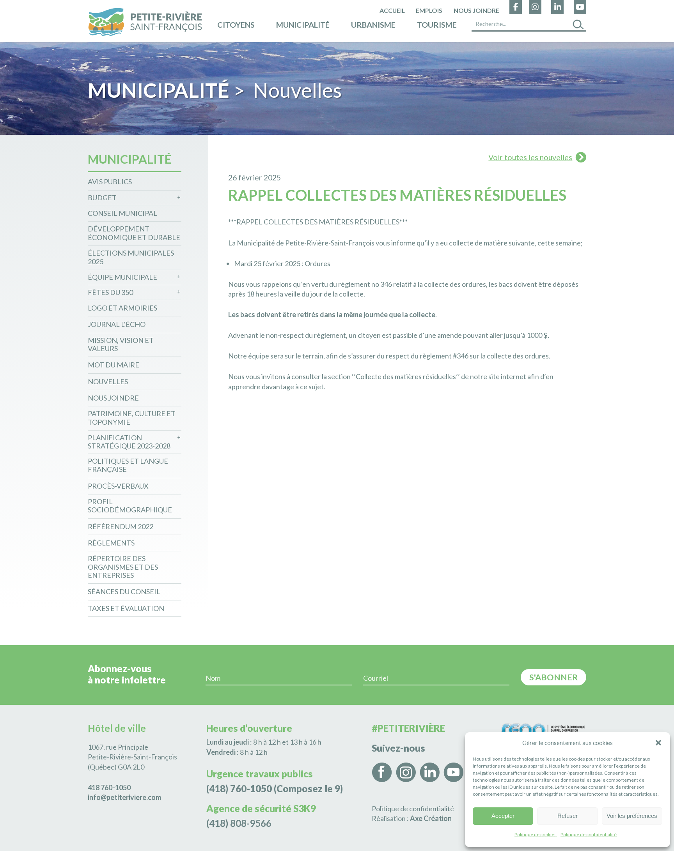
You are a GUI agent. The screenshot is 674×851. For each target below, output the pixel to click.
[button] (658, 743)
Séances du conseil (124, 592)
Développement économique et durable (134, 233)
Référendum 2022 (120, 527)
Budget (102, 198)
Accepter (502, 815)
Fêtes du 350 (110, 292)
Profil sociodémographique (130, 506)
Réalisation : (412, 818)
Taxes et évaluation (126, 608)
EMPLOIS (429, 10)
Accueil (392, 10)
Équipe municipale (122, 277)
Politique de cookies (535, 834)
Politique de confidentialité (588, 834)
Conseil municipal (122, 213)
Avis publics (110, 182)
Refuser (567, 815)
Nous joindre (476, 10)
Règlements (111, 543)
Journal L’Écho (116, 324)
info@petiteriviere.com (124, 797)
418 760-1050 (109, 787)
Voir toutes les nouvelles (530, 157)
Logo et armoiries (122, 308)
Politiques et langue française (128, 465)
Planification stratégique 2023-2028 (129, 442)
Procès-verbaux (118, 486)
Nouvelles (108, 382)
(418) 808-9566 (238, 823)
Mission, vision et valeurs (121, 344)
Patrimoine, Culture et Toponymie (132, 418)
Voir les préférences (632, 815)
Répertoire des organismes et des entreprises (123, 566)
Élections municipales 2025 (131, 257)
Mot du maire (113, 365)
